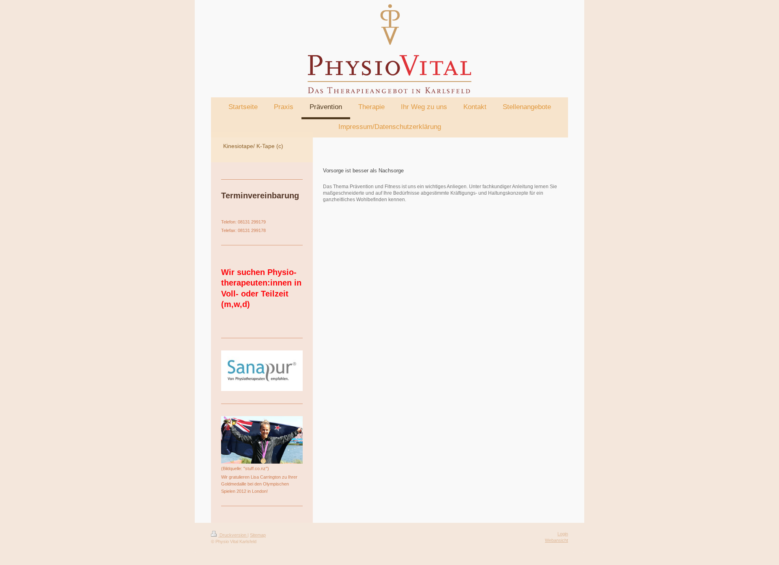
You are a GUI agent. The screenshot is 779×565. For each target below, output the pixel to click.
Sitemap (258, 535)
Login (562, 533)
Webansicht (556, 540)
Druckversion (232, 535)
